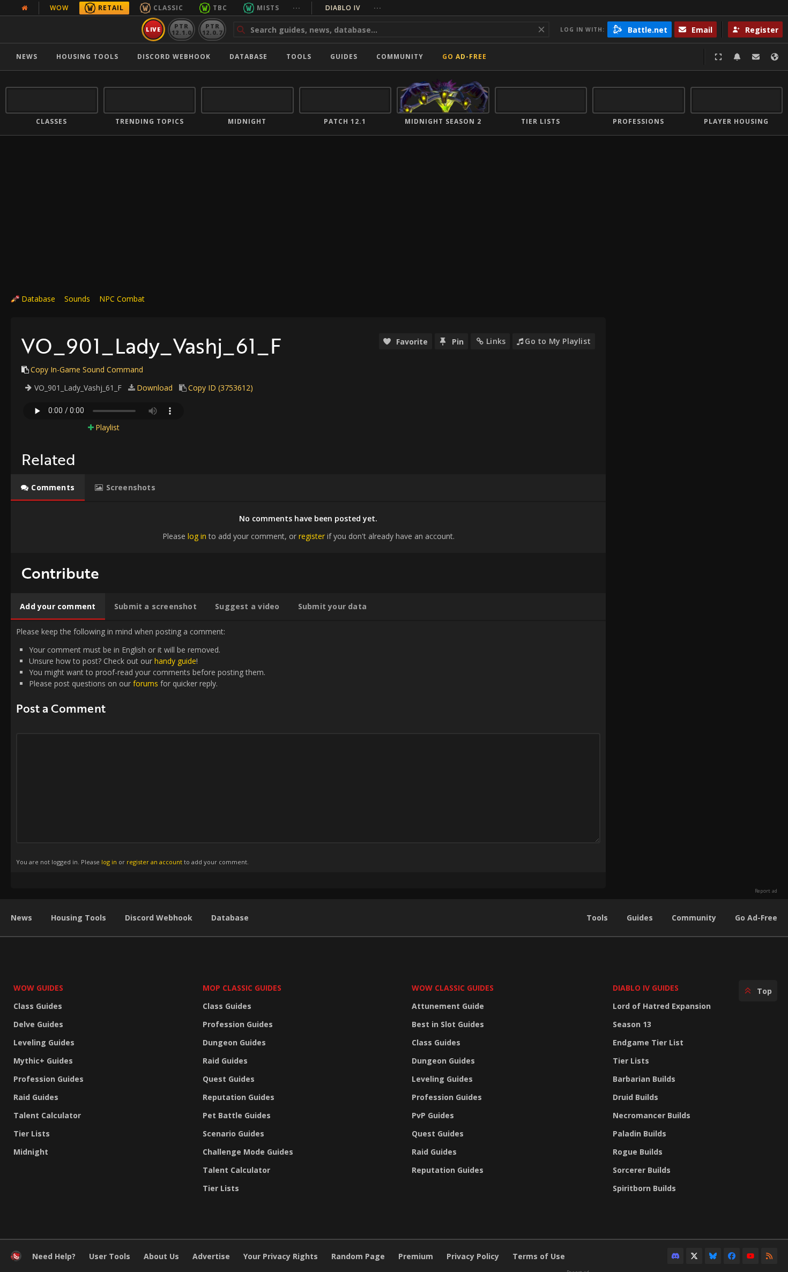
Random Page (358, 1256)
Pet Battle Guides (237, 1115)
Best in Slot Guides (448, 1024)
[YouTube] (750, 1256)
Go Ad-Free (464, 56)
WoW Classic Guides (453, 988)
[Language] (775, 57)
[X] (694, 1256)
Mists (268, 7)
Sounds (77, 299)
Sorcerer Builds (642, 1170)
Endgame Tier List (648, 1042)
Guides (344, 56)
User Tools (109, 1256)
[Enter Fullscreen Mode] (718, 57)
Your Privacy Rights (280, 1256)
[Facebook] (732, 1256)
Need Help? (54, 1256)
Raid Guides (35, 1097)
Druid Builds (635, 1097)
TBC (220, 7)
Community (399, 56)
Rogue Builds (638, 1152)
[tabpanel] (308, 527)
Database (248, 56)
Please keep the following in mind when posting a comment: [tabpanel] (140, 746)
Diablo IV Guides (646, 988)
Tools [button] (298, 56)
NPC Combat (122, 299)
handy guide (175, 661)
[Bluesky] (713, 1256)
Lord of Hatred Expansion (662, 1006)
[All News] (24, 8)
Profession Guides (48, 1079)
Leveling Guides (44, 1042)
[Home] (71, 29)
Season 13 (632, 1024)
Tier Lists (31, 1133)
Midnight (30, 1152)
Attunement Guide (448, 1006)
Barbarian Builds (644, 1079)
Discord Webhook (174, 56)
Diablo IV (353, 7)
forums (145, 683)
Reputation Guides (238, 1097)
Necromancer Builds (651, 1115)
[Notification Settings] (737, 57)
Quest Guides (229, 1079)
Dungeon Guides (234, 1042)
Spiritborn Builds (644, 1188)
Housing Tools (78, 917)
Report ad (766, 891)
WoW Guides (38, 988)
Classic (168, 7)
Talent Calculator (47, 1115)
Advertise (211, 1256)
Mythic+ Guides (43, 1061)
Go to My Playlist (558, 341)
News (27, 56)
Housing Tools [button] (87, 56)
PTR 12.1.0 (181, 29)
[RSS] (769, 1256)
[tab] (48, 487)
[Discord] (675, 1256)
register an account (154, 862)
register (312, 536)
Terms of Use (538, 1256)
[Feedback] (756, 57)
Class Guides (37, 1006)
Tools (597, 917)
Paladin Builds (639, 1133)
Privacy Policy (473, 1256)
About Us (161, 1256)
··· (297, 7)
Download (155, 388)
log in (197, 536)
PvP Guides (433, 1115)
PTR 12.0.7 (212, 29)
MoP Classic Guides (242, 988)
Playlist (107, 427)
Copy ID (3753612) (220, 388)
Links (495, 341)
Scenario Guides (233, 1133)
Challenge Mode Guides (248, 1152)
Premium (415, 1256)
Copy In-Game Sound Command (87, 369)
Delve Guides (38, 1024)
